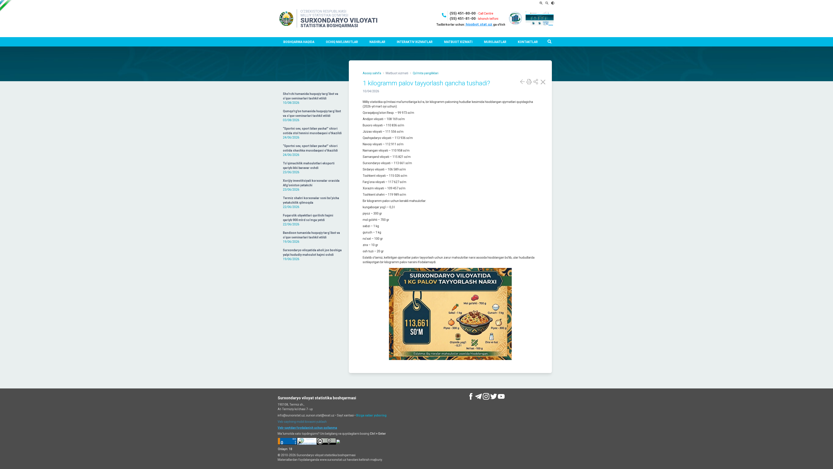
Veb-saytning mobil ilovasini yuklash (302, 421)
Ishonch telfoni (488, 18)
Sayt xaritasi (345, 415)
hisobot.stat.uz (479, 24)
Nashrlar (377, 42)
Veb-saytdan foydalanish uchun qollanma (307, 427)
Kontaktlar (528, 42)
